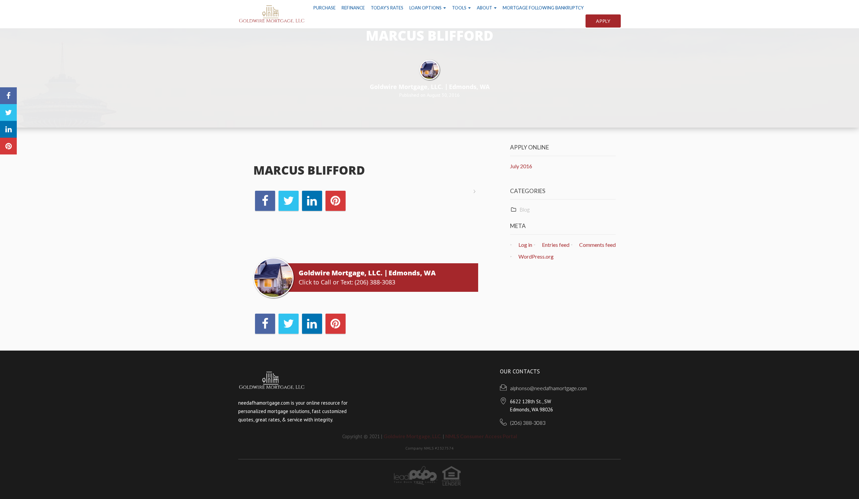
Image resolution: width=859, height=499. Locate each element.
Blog (524, 209)
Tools (459, 7)
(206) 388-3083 (375, 282)
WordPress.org (536, 256)
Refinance (353, 7)
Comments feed (597, 244)
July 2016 (521, 166)
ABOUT (485, 7)
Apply (603, 21)
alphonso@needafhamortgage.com (548, 388)
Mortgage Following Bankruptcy (543, 7)
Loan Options (426, 7)
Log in (525, 244)
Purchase (324, 7)
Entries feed (555, 244)
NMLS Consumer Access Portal (481, 436)
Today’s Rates (387, 7)
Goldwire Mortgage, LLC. (413, 436)
